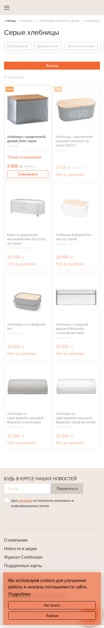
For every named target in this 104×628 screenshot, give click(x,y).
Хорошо (52, 616)
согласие (25, 501)
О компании (15, 540)
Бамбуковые (18, 46)
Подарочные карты (23, 565)
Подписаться (67, 489)
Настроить (52, 605)
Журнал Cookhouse (23, 557)
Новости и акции (20, 548)
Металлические (81, 46)
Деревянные (48, 46)
